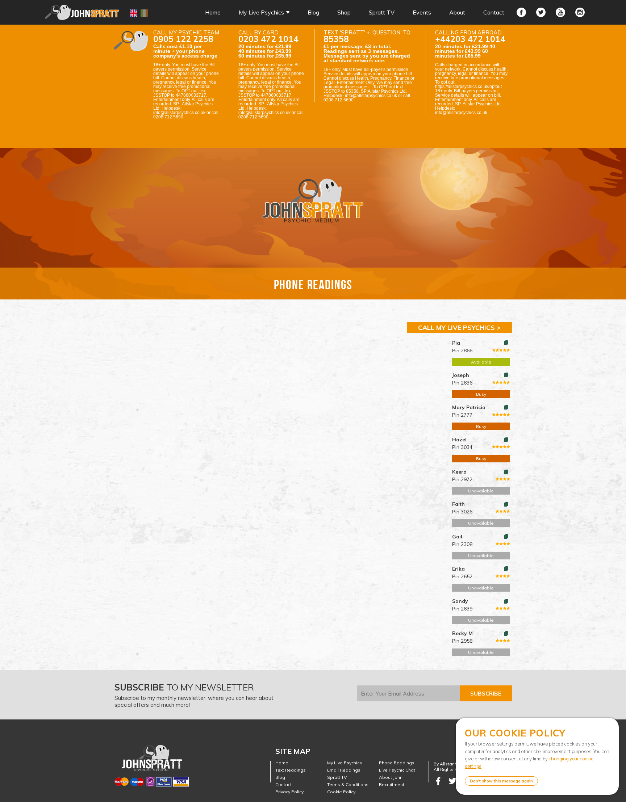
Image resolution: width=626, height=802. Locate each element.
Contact (493, 12)
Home (213, 12)
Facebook (521, 12)
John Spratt (81, 12)
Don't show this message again (501, 781)
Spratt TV (382, 12)
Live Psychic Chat (397, 770)
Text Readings (290, 770)
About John (390, 777)
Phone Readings (396, 762)
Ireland (144, 13)
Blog (313, 12)
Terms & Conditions (347, 784)
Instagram (580, 12)
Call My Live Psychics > (459, 327)
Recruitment (391, 784)
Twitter (541, 12)
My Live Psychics (261, 12)
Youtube (560, 12)
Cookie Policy (341, 791)
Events (422, 12)
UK (133, 13)
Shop (344, 12)
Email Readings (343, 770)
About (457, 12)
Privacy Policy (289, 791)
